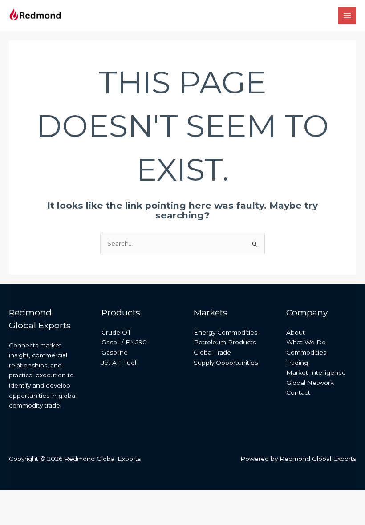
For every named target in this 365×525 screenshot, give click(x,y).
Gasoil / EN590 (124, 342)
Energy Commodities (225, 332)
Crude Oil (115, 332)
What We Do (306, 342)
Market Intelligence (316, 372)
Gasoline (114, 352)
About (295, 332)
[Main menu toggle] (347, 16)
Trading (297, 362)
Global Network (310, 382)
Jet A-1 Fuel (118, 362)
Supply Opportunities (226, 362)
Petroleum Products (225, 342)
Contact (298, 392)
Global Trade (212, 352)
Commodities (306, 352)
